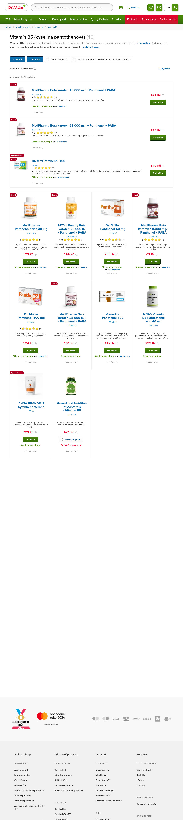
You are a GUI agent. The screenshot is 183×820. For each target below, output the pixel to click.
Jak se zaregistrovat (64, 785)
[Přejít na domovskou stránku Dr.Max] (16, 7)
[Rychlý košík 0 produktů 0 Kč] (175, 7)
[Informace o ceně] (163, 95)
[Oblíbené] (150, 7)
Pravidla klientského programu (69, 790)
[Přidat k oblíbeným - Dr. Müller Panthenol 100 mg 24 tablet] (47, 284)
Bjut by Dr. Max (99, 19)
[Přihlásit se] (159, 7)
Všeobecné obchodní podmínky (29, 790)
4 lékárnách (62, 142)
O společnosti (102, 770)
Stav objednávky (21, 770)
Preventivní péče (103, 780)
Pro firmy (141, 785)
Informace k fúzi (103, 795)
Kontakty (141, 775)
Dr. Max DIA (60, 809)
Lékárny (140, 780)
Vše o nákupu (20, 780)
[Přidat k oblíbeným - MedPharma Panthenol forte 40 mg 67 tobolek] (47, 195)
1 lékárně (42, 267)
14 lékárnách (114, 270)
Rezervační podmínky (24, 800)
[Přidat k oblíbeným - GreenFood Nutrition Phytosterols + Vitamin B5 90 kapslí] (88, 373)
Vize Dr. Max (101, 775)
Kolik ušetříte (61, 780)
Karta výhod (59, 19)
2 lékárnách (165, 267)
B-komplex (143, 42)
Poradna (117, 19)
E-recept (43, 19)
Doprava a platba (22, 775)
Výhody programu (63, 775)
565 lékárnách (63, 177)
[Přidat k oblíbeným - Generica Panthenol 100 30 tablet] (129, 284)
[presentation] (21, 94)
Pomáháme (101, 785)
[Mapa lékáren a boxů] (121, 7)
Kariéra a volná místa (146, 804)
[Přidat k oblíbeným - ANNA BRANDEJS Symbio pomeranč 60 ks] (47, 373)
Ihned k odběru (78, 19)
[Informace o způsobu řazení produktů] (35, 68)
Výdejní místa (20, 785)
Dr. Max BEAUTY (63, 814)
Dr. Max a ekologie (104, 790)
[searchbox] (72, 7)
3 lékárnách (62, 106)
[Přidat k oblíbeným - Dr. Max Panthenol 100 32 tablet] (169, 156)
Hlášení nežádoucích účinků (109, 800)
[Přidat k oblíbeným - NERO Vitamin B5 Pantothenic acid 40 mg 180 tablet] (169, 284)
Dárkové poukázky (22, 795)
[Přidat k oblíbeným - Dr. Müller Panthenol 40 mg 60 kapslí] (129, 195)
